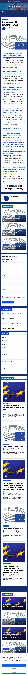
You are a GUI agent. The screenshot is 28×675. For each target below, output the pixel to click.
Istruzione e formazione (7, 358)
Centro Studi (4, 337)
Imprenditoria (5, 351)
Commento (4, 261)
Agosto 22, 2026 (9, 530)
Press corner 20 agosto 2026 (11, 247)
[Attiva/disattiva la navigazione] (13, 12)
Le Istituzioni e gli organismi (8, 361)
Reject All (14, 672)
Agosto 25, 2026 (9, 493)
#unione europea (16, 30)
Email (3, 282)
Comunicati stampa (6, 340)
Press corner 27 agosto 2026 (11, 218)
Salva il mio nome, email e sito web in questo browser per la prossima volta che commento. (13, 298)
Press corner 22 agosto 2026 (11, 232)
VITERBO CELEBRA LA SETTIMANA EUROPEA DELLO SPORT (13, 408)
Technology (4, 371)
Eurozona (4, 344)
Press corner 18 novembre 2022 (8, 189)
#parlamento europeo (20, 28)
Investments (4, 354)
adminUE (10, 27)
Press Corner (5, 19)
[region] (14, 664)
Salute (3, 368)
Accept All (14, 665)
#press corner (10, 30)
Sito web (4, 289)
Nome (3, 275)
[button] (23, 11)
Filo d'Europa (5, 347)
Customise (14, 668)
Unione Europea (14, 6)
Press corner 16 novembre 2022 (19, 189)
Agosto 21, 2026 (9, 574)
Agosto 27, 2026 (9, 411)
